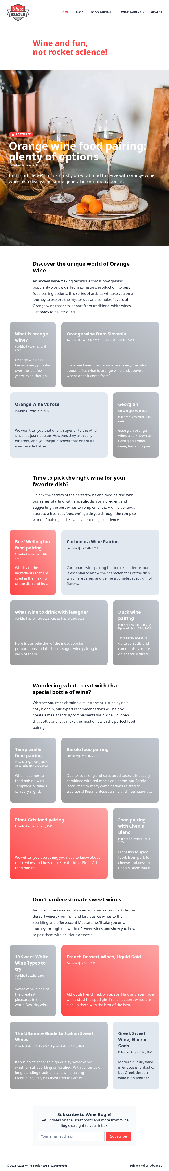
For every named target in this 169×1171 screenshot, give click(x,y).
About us (156, 1165)
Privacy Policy (139, 1165)
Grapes (156, 12)
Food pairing (101, 12)
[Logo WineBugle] (18, 12)
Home (65, 12)
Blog (80, 12)
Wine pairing (131, 12)
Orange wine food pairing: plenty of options (78, 151)
